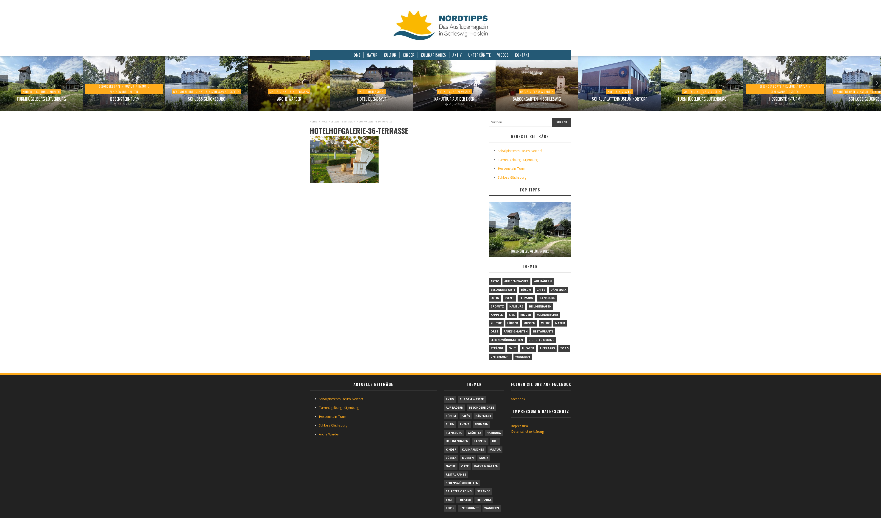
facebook (518, 399)
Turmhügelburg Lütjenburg (41, 99)
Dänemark (558, 290)
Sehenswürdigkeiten (124, 92)
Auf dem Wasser (460, 92)
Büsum (526, 290)
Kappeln (497, 315)
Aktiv (441, 92)
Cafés (541, 290)
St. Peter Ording (542, 340)
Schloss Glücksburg (206, 99)
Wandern (522, 357)
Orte (494, 331)
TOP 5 (564, 348)
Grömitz (497, 306)
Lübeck (512, 323)
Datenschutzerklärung (527, 431)
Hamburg (516, 306)
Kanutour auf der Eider (454, 99)
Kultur (41, 92)
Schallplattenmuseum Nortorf (619, 99)
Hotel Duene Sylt (371, 99)
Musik (545, 323)
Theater (527, 348)
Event (509, 298)
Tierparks (302, 92)
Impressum (519, 426)
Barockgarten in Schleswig (537, 99)
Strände (497, 348)
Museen (55, 92)
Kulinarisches (547, 315)
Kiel (512, 315)
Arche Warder (289, 99)
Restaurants (543, 331)
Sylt (361, 92)
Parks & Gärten (543, 92)
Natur (142, 86)
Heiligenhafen (540, 306)
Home (313, 121)
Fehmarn (526, 298)
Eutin (495, 298)
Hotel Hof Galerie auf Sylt (337, 121)
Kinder (27, 92)
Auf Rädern (543, 281)
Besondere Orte (109, 86)
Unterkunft (376, 92)
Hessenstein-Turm (124, 99)
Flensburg (547, 298)
